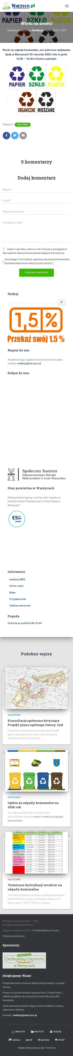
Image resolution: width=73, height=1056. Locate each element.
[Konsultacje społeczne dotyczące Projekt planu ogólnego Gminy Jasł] (36, 688)
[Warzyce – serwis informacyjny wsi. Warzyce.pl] (20, 6)
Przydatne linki (17, 599)
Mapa (12, 592)
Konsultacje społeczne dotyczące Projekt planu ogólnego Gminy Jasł (35, 723)
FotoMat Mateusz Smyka (45, 930)
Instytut (39, 1032)
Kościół (57, 1032)
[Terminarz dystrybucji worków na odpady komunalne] (36, 852)
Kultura (45, 1040)
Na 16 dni (37, 623)
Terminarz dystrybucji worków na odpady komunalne (35, 887)
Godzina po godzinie (19, 623)
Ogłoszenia (22, 125)
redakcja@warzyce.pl (29, 363)
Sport (61, 1040)
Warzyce (20, 1032)
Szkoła (16, 1040)
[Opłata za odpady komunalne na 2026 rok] (36, 770)
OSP (30, 1040)
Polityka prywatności (14, 936)
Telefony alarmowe (20, 605)
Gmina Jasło (16, 586)
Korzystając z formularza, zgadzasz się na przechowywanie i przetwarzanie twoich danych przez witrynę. (37, 261)
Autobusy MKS (17, 579)
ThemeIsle (50, 1047)
